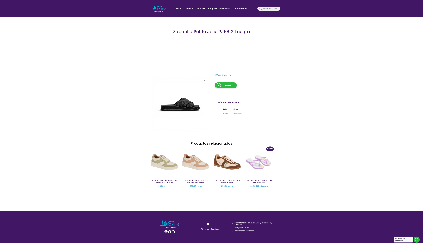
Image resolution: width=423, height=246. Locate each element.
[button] (205, 80)
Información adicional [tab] (228, 102)
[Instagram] (166, 231)
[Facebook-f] (169, 231)
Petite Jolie (238, 113)
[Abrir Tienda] (193, 8)
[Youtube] (173, 231)
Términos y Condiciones (211, 229)
